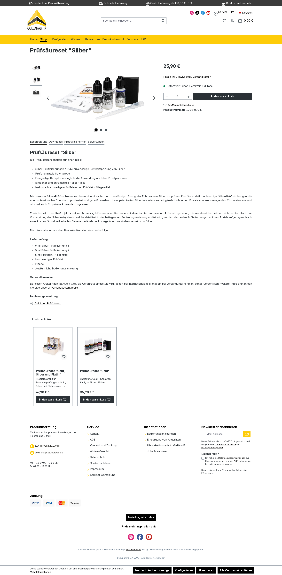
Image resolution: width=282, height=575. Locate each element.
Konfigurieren (184, 570)
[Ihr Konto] (232, 20)
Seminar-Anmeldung (102, 474)
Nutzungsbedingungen (212, 447)
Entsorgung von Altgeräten (163, 439)
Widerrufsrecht (99, 451)
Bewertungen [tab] (96, 141)
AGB (92, 439)
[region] (93, 98)
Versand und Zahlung (103, 445)
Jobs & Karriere (156, 451)
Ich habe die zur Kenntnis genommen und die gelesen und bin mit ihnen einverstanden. (228, 461)
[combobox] (130, 20)
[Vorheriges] (48, 98)
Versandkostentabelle (64, 287)
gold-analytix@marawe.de (49, 452)
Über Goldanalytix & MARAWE (165, 445)
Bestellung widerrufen (141, 517)
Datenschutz (97, 457)
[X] (197, 12)
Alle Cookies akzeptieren (236, 570)
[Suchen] (162, 20)
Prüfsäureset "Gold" (95, 371)
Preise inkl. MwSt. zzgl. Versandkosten (187, 76)
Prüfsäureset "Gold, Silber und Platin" (50, 372)
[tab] (38, 142)
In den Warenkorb (222, 96)
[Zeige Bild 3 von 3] (106, 130)
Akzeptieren (206, 570)
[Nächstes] (154, 98)
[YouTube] (208, 12)
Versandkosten (133, 549)
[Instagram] (192, 12)
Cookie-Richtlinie (99, 463)
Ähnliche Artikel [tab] (41, 319)
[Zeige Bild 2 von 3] (101, 130)
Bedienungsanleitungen (161, 433)
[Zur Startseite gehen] (37, 20)
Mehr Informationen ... (41, 572)
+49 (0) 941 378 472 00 (47, 446)
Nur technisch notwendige (152, 570)
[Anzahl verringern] (166, 96)
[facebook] (203, 12)
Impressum (96, 469)
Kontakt (94, 433)
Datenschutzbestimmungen (231, 458)
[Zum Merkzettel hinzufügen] (64, 356)
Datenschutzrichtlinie (225, 444)
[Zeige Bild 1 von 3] (96, 130)
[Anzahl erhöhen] (188, 96)
